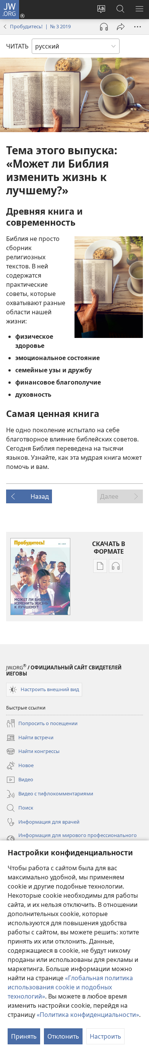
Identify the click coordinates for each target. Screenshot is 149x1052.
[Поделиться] (121, 26)
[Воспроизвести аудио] (104, 26)
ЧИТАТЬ (17, 46)
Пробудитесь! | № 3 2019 (40, 26)
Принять (24, 1036)
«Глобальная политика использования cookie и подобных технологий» (70, 987)
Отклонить (63, 1036)
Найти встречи (29, 738)
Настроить (105, 1036)
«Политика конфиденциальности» (88, 1014)
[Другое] (137, 26)
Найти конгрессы (33, 752)
